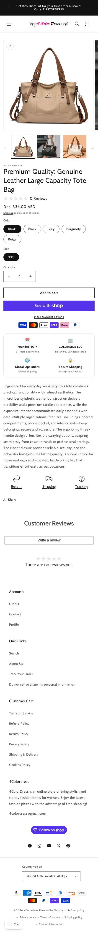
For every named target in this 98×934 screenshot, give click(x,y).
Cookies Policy (19, 765)
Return (16, 486)
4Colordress (31, 910)
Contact (15, 614)
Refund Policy (19, 723)
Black (32, 229)
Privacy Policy (19, 744)
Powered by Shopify (51, 910)
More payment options (49, 316)
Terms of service (50, 917)
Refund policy (75, 910)
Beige (12, 239)
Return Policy (18, 734)
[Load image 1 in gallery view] (23, 147)
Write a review (49, 540)
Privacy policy (28, 917)
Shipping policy (73, 917)
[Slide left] (5, 148)
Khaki (12, 229)
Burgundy (73, 229)
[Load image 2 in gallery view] (49, 147)
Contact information (51, 924)
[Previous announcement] (8, 8)
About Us (16, 664)
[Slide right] (93, 148)
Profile (14, 624)
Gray (51, 229)
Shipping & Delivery (23, 754)
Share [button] (12, 500)
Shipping (8, 212)
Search (14, 653)
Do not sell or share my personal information (42, 684)
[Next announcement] (90, 8)
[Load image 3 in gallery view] (75, 147)
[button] (9, 24)
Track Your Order (21, 674)
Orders (14, 604)
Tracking (81, 486)
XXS (11, 257)
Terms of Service (21, 713)
